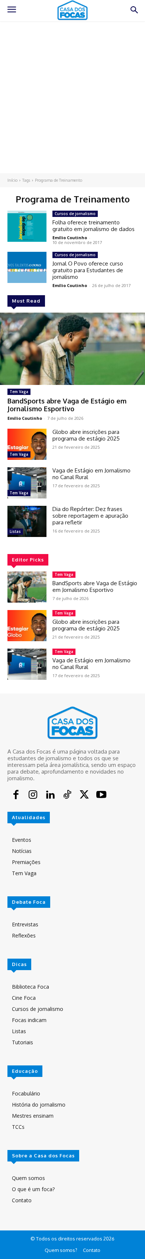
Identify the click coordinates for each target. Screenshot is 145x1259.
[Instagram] (33, 795)
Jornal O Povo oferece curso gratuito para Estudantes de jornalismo (87, 270)
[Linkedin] (50, 795)
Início (12, 180)
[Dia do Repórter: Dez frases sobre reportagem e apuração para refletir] (26, 521)
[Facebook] (16, 795)
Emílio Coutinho (24, 418)
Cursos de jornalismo (75, 213)
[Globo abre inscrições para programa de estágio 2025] (26, 444)
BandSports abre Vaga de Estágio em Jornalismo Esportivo (66, 405)
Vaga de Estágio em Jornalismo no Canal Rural (91, 474)
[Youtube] (101, 795)
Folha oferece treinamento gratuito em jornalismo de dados (93, 226)
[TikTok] (67, 795)
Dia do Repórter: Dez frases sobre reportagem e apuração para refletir (90, 515)
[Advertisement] (72, 97)
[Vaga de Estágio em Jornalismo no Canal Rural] (26, 482)
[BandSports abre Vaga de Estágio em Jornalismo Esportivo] (72, 349)
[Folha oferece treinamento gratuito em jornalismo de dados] (26, 226)
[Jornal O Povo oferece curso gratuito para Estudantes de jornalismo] (26, 267)
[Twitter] (84, 795)
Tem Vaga (19, 391)
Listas (15, 531)
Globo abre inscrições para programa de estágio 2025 (86, 435)
